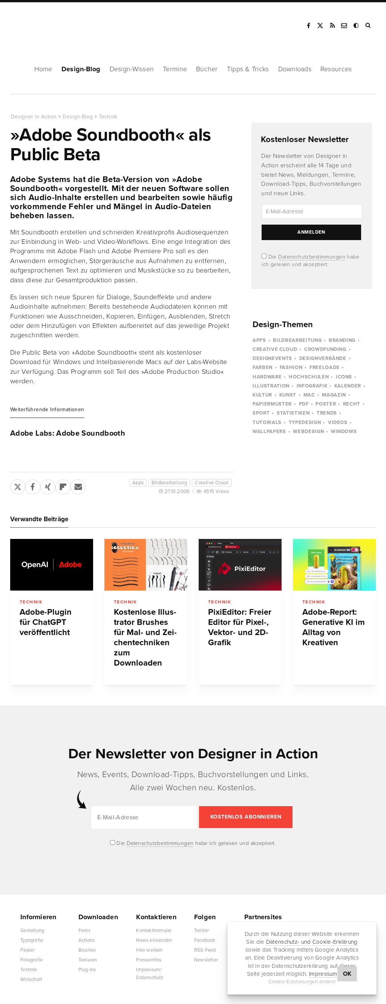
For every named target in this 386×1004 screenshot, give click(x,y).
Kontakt (344, 25)
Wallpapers (269, 432)
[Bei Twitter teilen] (18, 485)
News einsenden (154, 940)
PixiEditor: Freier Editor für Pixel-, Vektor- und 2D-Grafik (239, 627)
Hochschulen (309, 377)
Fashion (291, 367)
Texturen (87, 960)
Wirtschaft (31, 979)
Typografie (31, 940)
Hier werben (149, 950)
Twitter (201, 930)
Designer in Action (50, 23)
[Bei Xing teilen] (48, 485)
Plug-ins (87, 970)
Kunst (287, 395)
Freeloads (324, 367)
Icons (344, 377)
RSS (332, 25)
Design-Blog (81, 69)
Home (43, 69)
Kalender (347, 386)
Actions (86, 940)
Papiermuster (272, 404)
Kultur (262, 395)
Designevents (272, 358)
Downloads (294, 69)
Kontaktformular (154, 930)
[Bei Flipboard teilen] (63, 485)
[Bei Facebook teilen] (33, 485)
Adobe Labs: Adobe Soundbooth (67, 433)
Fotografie (31, 960)
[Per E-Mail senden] (78, 485)
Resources (336, 69)
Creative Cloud (211, 483)
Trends (327, 413)
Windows (344, 432)
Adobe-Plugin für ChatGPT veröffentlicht (46, 622)
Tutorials (267, 422)
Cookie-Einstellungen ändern (302, 982)
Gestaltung (32, 930)
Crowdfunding (325, 349)
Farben (263, 367)
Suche (368, 25)
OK (347, 974)
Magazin (334, 395)
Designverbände (322, 358)
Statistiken (293, 413)
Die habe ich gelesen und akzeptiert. (195, 843)
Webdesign (308, 432)
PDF (304, 404)
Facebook (308, 25)
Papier (27, 950)
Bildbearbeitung (169, 483)
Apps (138, 483)
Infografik (312, 386)
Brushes (87, 950)
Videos (338, 422)
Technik (108, 116)
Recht (351, 404)
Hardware (267, 377)
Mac (309, 395)
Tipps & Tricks (248, 69)
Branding (342, 340)
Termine (175, 69)
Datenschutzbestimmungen (311, 257)
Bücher (207, 69)
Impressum (323, 973)
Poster (326, 404)
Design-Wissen (132, 69)
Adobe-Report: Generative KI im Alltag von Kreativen (333, 627)
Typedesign (305, 422)
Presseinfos (148, 960)
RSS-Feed (205, 950)
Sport (261, 413)
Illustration (271, 386)
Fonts (84, 930)
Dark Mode (356, 25)
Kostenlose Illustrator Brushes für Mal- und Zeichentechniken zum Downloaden (145, 637)
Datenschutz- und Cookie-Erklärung (312, 941)
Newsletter (206, 960)
